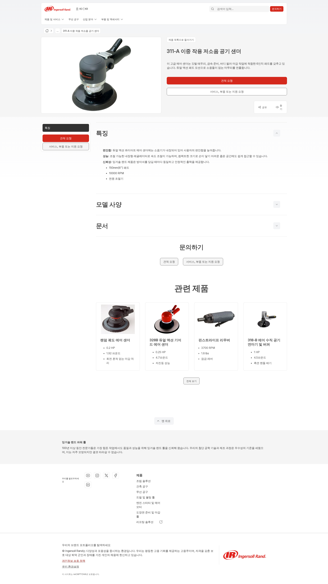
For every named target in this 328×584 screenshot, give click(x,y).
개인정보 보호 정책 (73, 560)
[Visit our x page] (106, 475)
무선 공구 (142, 492)
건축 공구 (142, 486)
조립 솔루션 (143, 481)
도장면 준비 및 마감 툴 (148, 514)
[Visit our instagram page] (97, 475)
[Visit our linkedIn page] (88, 484)
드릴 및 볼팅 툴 (145, 497)
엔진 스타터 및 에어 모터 (148, 505)
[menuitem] (54, 19)
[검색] (212, 9)
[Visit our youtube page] (88, 475)
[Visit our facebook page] (115, 475)
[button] (191, 133)
